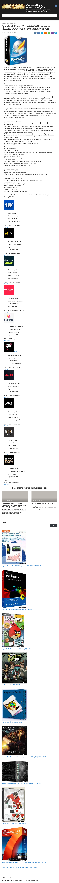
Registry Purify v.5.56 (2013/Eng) (12, 722)
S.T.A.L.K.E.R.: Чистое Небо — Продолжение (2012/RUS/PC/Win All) (24, 757)
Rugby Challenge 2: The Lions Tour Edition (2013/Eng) (19, 867)
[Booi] (9, 351)
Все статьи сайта (11, 32)
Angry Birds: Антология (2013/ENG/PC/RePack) (17, 649)
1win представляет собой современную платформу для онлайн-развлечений (14, 505)
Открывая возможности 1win (43, 503)
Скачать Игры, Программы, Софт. (37, 6)
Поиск (4, 522)
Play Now (7, 227)
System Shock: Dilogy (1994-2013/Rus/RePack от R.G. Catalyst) (21, 783)
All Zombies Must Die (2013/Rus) (12, 685)
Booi (15, 351)
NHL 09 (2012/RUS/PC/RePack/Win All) (14, 823)
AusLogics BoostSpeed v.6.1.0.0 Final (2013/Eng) (17, 609)
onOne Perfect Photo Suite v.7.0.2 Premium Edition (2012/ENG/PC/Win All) (25, 862)
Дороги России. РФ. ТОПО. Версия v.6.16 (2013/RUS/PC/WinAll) (22, 566)
